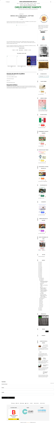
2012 (39, 277)
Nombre (3, 387)
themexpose (28, 422)
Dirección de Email (4, 384)
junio (41, 301)
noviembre (41, 279)
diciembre (41, 278)
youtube (27, 403)
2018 (40, 270)
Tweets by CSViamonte (41, 256)
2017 (39, 271)
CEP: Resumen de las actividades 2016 (45, 373)
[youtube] (8, 2)
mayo (41, 302)
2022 (40, 266)
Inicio (18, 3)
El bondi (41, 284)
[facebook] (6, 2)
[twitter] (7, 2)
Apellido (3, 392)
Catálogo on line (42, 403)
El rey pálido (42, 293)
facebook (13, 403)
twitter (18, 403)
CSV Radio (31, 3)
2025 (39, 263)
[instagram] (9, 2)
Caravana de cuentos (43, 294)
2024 (40, 264)
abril (40, 303)
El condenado (42, 283)
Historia (28, 3)
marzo (41, 304)
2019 (39, 269)
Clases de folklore (45, 345)
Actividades (21, 3)
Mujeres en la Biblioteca (43, 297)
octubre (41, 280)
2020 (40, 268)
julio (40, 300)
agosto (41, 299)
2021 (39, 267)
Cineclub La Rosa (36, 403)
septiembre (41, 298)
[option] (12, 62)
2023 (40, 265)
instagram (22, 403)
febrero (41, 305)
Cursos (25, 3)
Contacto (35, 3)
